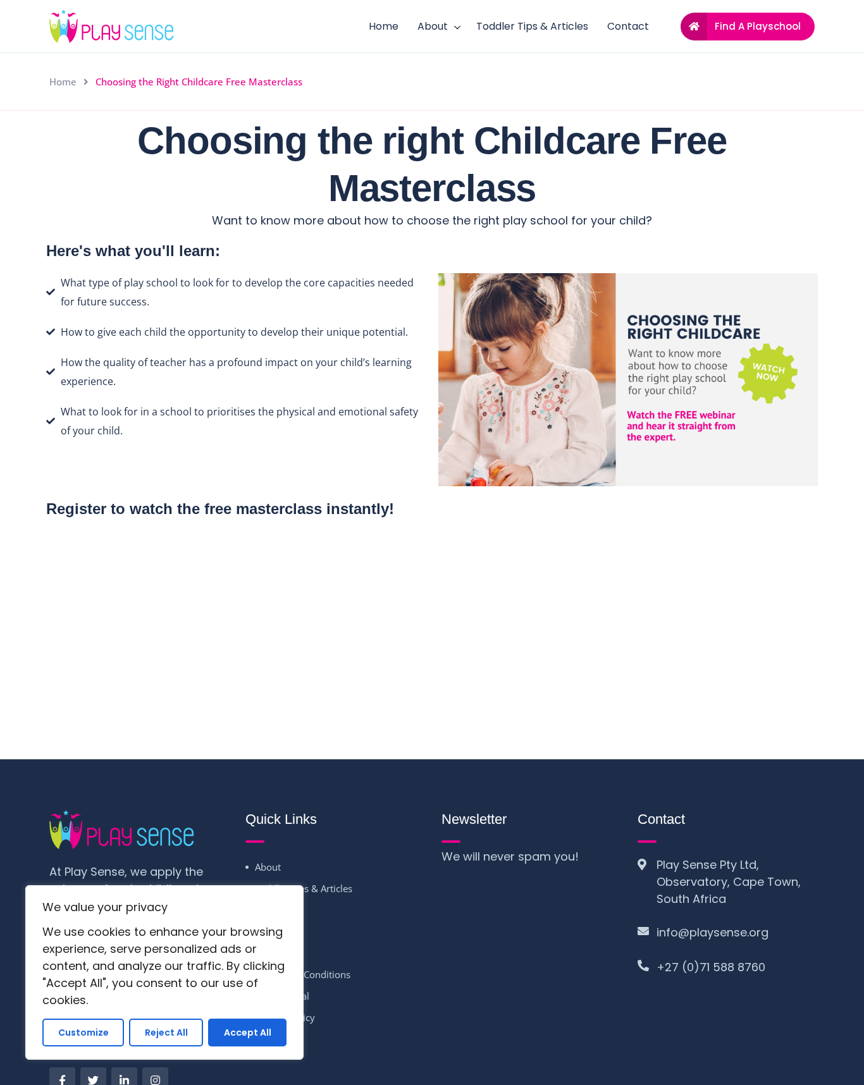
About (432, 26)
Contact (628, 26)
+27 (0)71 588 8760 (711, 967)
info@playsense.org (712, 932)
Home (383, 26)
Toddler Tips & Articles (532, 26)
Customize (83, 1032)
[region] (164, 972)
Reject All (166, 1032)
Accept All (247, 1032)
